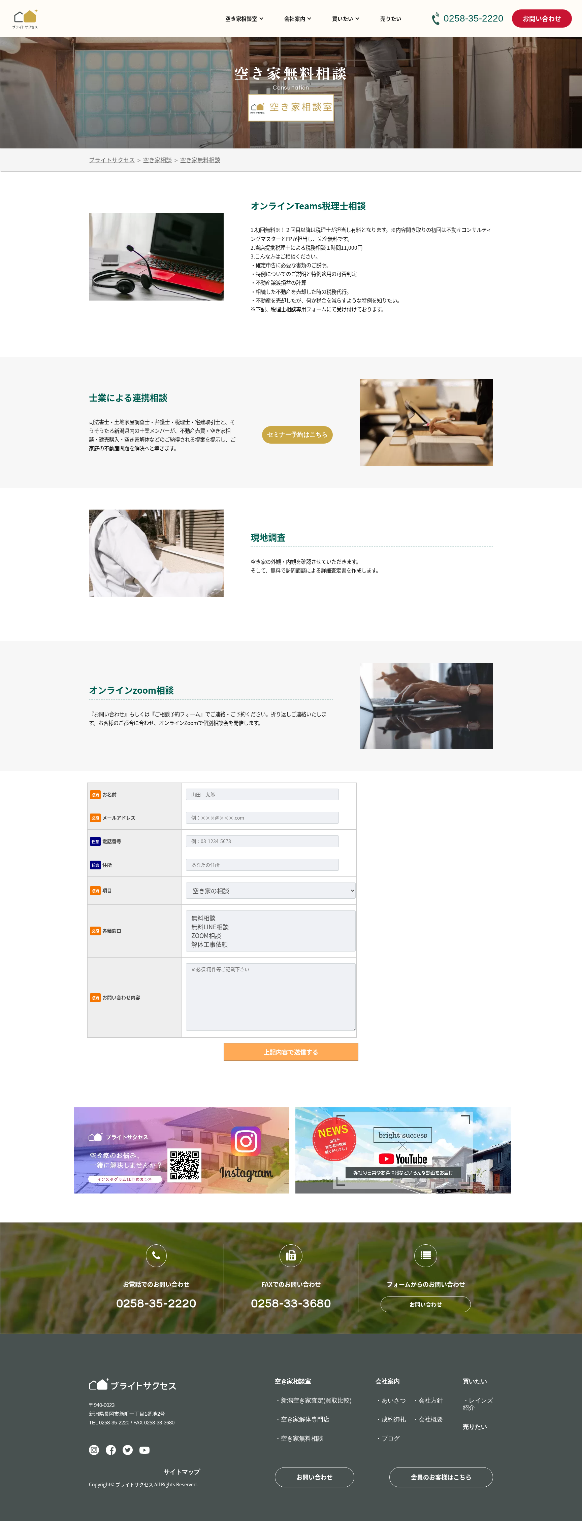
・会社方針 (428, 1400)
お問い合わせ (542, 18)
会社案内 (294, 18)
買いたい (342, 18)
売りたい (390, 18)
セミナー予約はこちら (297, 434)
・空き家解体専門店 (302, 1419)
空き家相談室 (241, 18)
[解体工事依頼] (270, 944)
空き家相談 (157, 159)
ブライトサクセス (112, 159)
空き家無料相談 (200, 159)
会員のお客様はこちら (441, 1477)
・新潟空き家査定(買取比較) (313, 1400)
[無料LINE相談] (270, 926)
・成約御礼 (391, 1419)
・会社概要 (428, 1419)
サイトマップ (182, 1471)
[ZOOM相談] (270, 935)
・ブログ (388, 1438)
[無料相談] (270, 917)
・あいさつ (391, 1400)
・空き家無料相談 (299, 1438)
